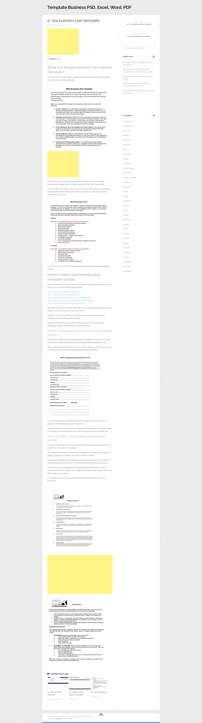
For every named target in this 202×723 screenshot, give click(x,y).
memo (127, 205)
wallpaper (128, 271)
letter (126, 196)
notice (127, 215)
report (127, 243)
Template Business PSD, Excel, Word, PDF (89, 7)
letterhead (128, 201)
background (129, 126)
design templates (130, 177)
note (126, 210)
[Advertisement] (63, 41)
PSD (126, 229)
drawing (127, 187)
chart (126, 159)
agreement (128, 121)
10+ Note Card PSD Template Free (64, 295)
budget (127, 135)
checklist (128, 163)
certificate (128, 154)
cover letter (128, 173)
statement (128, 262)
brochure (128, 131)
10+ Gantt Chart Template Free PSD (64, 292)
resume (127, 248)
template (128, 266)
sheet (126, 257)
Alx (71, 719)
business (50, 25)
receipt (127, 234)
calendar (128, 145)
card (126, 149)
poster (127, 224)
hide (58, 59)
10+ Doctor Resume (99, 692)
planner (127, 219)
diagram (127, 182)
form (126, 191)
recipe (127, 238)
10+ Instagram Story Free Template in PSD (67, 303)
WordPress (59, 719)
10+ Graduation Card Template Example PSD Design (71, 300)
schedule (128, 252)
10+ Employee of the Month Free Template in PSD (70, 298)
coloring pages (129, 168)
